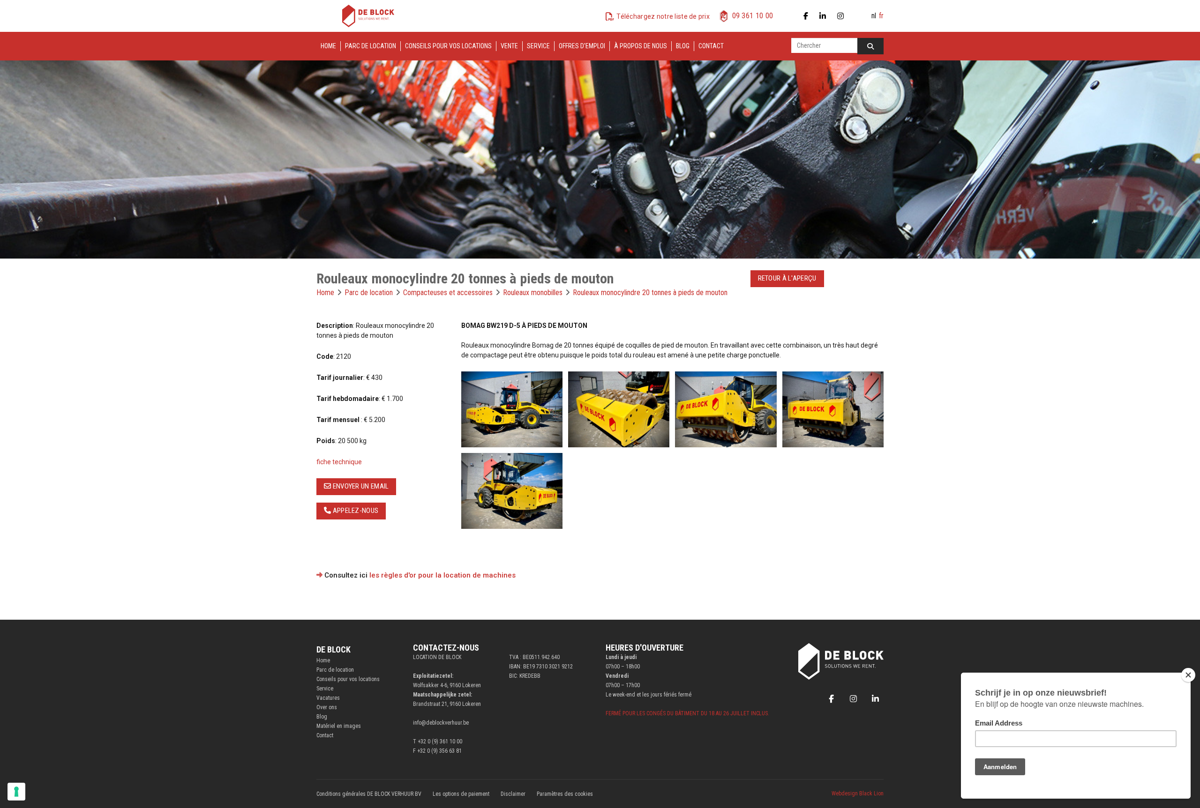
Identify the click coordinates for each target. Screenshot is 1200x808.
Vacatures (328, 698)
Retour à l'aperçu (787, 278)
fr (881, 15)
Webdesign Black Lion (858, 793)
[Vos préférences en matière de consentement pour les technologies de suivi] (16, 792)
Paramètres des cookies (565, 794)
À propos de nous (640, 46)
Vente (509, 46)
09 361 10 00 (752, 15)
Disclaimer (513, 794)
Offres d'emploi (582, 46)
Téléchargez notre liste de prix (663, 16)
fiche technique (339, 462)
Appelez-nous (354, 510)
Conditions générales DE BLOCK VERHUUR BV (368, 794)
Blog (683, 46)
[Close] (1188, 675)
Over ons (326, 707)
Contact (711, 46)
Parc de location (370, 46)
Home (328, 46)
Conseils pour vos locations (448, 46)
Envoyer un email (360, 486)
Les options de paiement (461, 794)
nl (873, 15)
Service (538, 46)
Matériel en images (338, 726)
